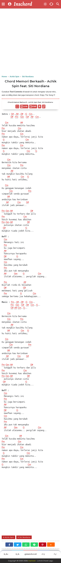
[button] (51, 544)
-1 (54, 554)
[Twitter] (17, 544)
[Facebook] (9, 544)
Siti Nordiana (24, 537)
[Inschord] (27, 4)
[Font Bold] (39, 106)
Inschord (31, 561)
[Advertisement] (30, 42)
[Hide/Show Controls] (43, 106)
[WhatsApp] (26, 544)
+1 (42, 554)
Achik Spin (9, 537)
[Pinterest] (42, 544)
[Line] (34, 544)
